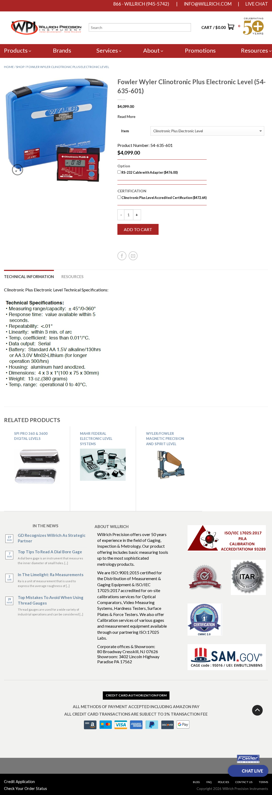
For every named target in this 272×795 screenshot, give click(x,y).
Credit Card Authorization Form (136, 695)
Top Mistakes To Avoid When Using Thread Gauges (50, 600)
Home (9, 67)
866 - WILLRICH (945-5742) (141, 4)
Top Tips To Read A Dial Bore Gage (50, 551)
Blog (196, 782)
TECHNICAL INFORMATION (29, 276)
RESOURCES (72, 276)
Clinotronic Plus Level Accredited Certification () (164, 198)
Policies (223, 782)
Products (16, 50)
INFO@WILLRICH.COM (208, 4)
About (151, 50)
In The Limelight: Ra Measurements (50, 574)
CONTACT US (243, 782)
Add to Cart (138, 229)
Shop (20, 67)
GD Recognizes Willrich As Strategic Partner (52, 538)
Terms (263, 782)
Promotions (200, 50)
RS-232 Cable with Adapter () (149, 173)
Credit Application (19, 781)
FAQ (208, 782)
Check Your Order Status (25, 788)
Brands (62, 50)
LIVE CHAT (256, 4)
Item (125, 131)
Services (107, 50)
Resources (254, 50)
